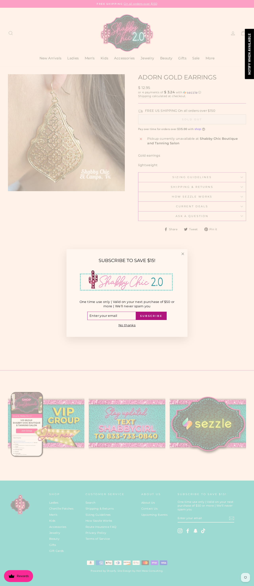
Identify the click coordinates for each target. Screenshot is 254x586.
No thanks (127, 325)
